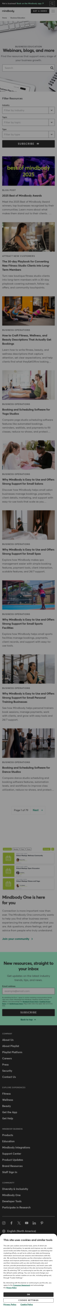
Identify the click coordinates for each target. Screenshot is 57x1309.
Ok (28, 1295)
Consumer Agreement (21, 1285)
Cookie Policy (26, 1305)
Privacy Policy (11, 1288)
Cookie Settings (28, 1300)
